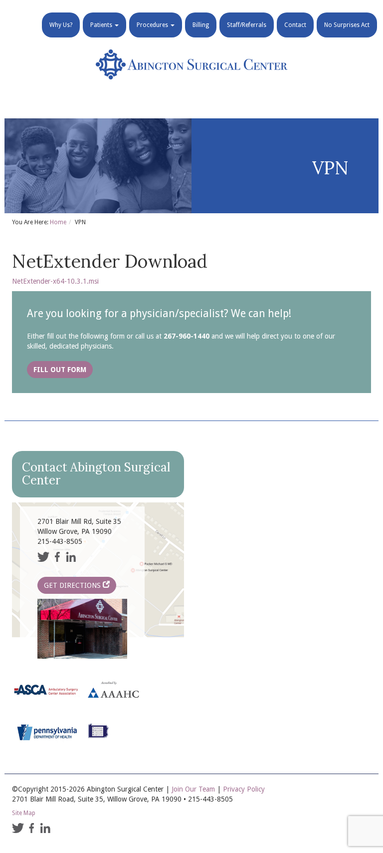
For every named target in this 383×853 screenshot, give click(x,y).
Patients (102, 24)
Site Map (23, 813)
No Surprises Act (347, 24)
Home (58, 222)
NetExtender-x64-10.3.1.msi (55, 281)
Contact (295, 24)
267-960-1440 (186, 336)
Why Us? (60, 24)
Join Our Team (193, 789)
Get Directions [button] (73, 585)
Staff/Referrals (246, 24)
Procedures (153, 24)
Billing (200, 24)
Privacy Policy (244, 789)
